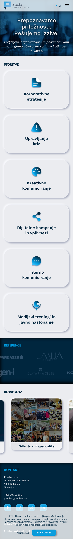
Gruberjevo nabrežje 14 (16, 480)
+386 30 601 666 (13, 494)
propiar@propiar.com (15, 498)
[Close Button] (67, 511)
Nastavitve (23, 532)
